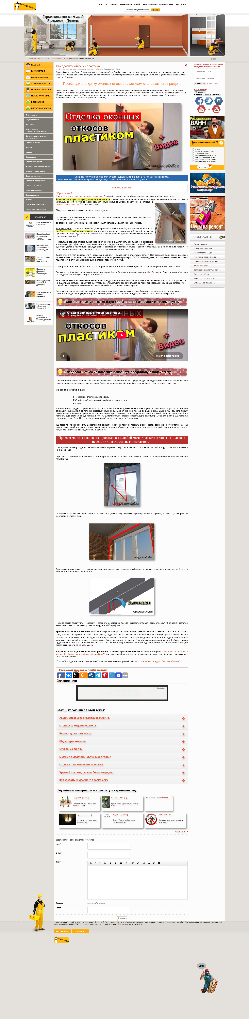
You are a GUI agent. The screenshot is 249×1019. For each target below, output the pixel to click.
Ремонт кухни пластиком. (75, 733)
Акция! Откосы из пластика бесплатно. (84, 717)
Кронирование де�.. (119, 798)
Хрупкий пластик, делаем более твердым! (86, 772)
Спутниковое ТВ (32, 120)
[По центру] (115, 863)
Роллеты (29, 148)
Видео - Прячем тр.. (121, 814)
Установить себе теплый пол (206, 270)
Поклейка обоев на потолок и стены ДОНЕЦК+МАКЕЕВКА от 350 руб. (43, 236)
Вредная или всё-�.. (85, 815)
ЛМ (149, 272)
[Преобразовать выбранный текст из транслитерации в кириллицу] (153, 863)
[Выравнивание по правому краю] (120, 863)
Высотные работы (34, 190)
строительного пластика (68, 204)
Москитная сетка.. (166, 814)
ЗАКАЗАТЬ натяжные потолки (206, 261)
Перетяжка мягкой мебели (205, 257)
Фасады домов (32, 195)
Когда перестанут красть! (205, 155)
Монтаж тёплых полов (35, 171)
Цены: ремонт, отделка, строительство (36, 137)
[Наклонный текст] (95, 863)
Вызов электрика (201, 266)
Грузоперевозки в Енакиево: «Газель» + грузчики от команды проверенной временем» (43, 306)
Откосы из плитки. (71, 748)
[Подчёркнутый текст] (99, 863)
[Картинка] (132, 863)
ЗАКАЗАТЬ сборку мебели (204, 279)
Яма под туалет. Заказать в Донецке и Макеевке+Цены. (43, 283)
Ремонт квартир (200, 244)
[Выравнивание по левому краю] (110, 863)
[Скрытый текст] (143, 863)
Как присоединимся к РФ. (205, 159)
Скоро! (198, 149)
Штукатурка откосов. (72, 741)
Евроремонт (109, 69)
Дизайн (29, 200)
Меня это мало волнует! (205, 151)
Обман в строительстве (36, 205)
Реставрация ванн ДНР (203, 253)
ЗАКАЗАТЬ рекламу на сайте (205, 283)
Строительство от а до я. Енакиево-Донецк (157, 661)
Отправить (200, 92)
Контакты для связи (122, 187)
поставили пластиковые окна (89, 196)
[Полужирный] (90, 863)
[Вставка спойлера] (158, 863)
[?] (193, 144)
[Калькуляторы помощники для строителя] (207, 192)
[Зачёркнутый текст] (104, 863)
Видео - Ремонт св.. (164, 797)
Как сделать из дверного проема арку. (83, 780)
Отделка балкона (33, 176)
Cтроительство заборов (36, 209)
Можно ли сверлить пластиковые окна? (85, 756)
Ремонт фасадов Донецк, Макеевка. (43, 294)
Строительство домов (203, 248)
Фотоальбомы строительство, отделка (36, 130)
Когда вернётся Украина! (205, 161)
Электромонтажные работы (38, 167)
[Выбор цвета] (137, 863)
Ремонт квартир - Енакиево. (43, 223)
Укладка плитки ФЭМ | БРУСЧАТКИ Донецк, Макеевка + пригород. (43, 259)
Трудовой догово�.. (81, 798)
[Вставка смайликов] (126, 863)
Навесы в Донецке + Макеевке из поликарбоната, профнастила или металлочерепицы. (43, 271)
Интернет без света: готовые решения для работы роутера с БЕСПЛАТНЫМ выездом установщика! (43, 248)
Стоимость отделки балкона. (78, 725)
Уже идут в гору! (202, 153)
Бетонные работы (201, 274)
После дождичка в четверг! (206, 157)
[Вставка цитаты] (148, 863)
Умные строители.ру (25, 6)
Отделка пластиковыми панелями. (81, 764)
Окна (118, 69)
